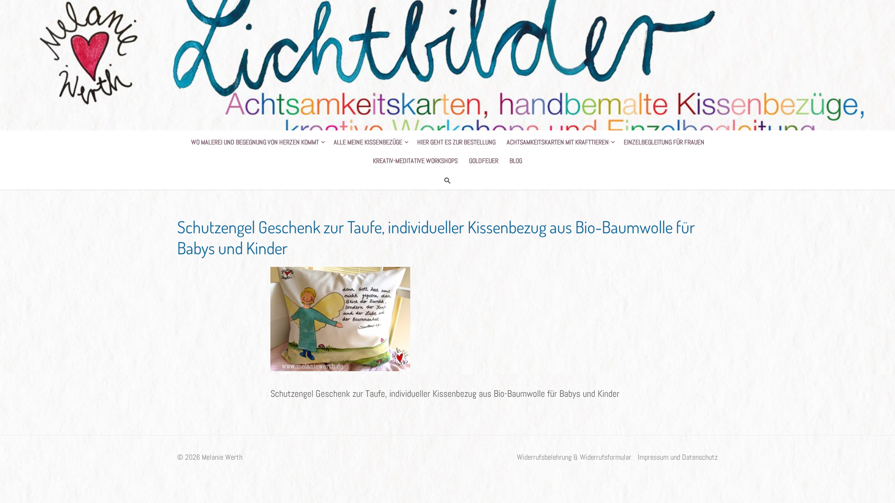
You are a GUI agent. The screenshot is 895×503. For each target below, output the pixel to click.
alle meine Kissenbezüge (368, 142)
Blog (515, 160)
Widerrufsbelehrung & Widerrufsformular (574, 457)
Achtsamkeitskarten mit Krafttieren (558, 142)
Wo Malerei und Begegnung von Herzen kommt (255, 142)
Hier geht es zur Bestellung (456, 142)
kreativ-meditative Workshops (415, 160)
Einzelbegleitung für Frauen (664, 142)
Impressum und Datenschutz (678, 457)
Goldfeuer (483, 160)
